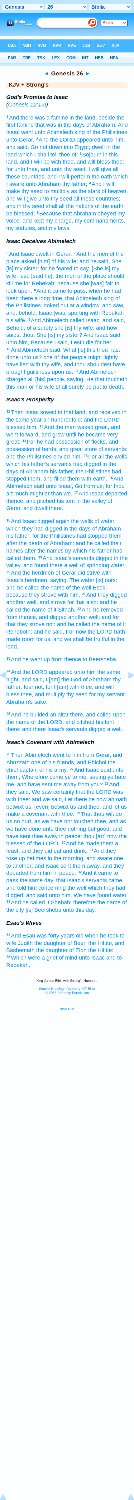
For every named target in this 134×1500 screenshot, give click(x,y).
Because (50, 213)
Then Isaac (25, 412)
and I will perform (68, 177)
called (77, 320)
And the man (60, 427)
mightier (40, 493)
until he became (86, 434)
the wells (82, 521)
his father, (62, 471)
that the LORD (94, 792)
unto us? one (36, 357)
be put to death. (104, 387)
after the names (44, 551)
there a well (64, 565)
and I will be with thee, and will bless (65, 162)
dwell (98, 147)
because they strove (31, 595)
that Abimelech (83, 298)
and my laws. (54, 228)
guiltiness (38, 372)
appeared (88, 140)
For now (76, 632)
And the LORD (57, 140)
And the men (92, 254)
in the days (77, 529)
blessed (16, 427)
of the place (91, 276)
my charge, (59, 221)
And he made (82, 843)
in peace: (70, 836)
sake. (41, 702)
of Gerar (65, 573)
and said (36, 895)
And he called (28, 902)
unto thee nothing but (69, 829)
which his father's (27, 464)
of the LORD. (43, 843)
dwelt (42, 254)
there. (56, 508)
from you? (90, 784)
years (67, 936)
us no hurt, (19, 821)
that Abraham (79, 213)
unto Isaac (92, 958)
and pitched (79, 722)
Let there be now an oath (96, 799)
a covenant (35, 814)
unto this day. (79, 910)
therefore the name (97, 902)
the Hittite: (100, 950)
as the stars (85, 191)
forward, (30, 434)
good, (104, 829)
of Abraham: (59, 543)
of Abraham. (101, 125)
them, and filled (47, 479)
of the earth (109, 206)
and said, (114, 320)
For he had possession (55, 442)
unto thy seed (55, 199)
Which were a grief (34, 958)
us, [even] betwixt (47, 807)
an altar (59, 715)
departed (116, 493)
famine (25, 125)
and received (105, 412)
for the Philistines (53, 536)
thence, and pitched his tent (40, 501)
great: (13, 442)
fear (28, 687)
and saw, (113, 305)
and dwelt (35, 508)
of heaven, (115, 191)
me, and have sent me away (41, 784)
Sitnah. (66, 610)
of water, (105, 521)
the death (30, 543)
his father (100, 551)
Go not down (46, 147)
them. (29, 558)
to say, (82, 268)
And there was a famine (38, 118)
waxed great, (93, 427)
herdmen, (37, 580)
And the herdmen (32, 573)
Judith (25, 943)
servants (61, 464)
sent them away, (80, 866)
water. (118, 565)
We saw (42, 792)
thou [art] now (100, 836)
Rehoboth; (19, 632)
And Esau (23, 936)
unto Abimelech (54, 132)
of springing (94, 565)
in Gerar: (61, 254)
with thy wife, (46, 364)
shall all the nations (69, 206)
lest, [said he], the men (47, 276)
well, (32, 602)
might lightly (103, 357)
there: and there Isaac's (35, 729)
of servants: (112, 449)
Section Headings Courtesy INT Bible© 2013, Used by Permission (67, 991)
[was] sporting (71, 313)
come (56, 777)
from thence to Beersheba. (84, 659)
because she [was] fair (85, 283)
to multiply (56, 191)
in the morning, (66, 858)
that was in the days (60, 125)
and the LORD (102, 420)
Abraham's (19, 702)
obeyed (107, 213)
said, (56, 350)
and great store (78, 449)
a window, (88, 305)
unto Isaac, (59, 486)
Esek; (100, 588)
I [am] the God (63, 679)
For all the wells (107, 457)
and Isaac (47, 866)
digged (45, 521)
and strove (53, 602)
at (72, 305)
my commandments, (100, 221)
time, (57, 298)
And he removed (102, 610)
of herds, (47, 449)
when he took (101, 936)
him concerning (47, 888)
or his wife (41, 387)
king (79, 132)
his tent (105, 722)
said (115, 335)
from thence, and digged (36, 617)
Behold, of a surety (29, 328)
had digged (87, 464)
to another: (19, 866)
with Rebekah (107, 313)
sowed (48, 412)
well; (94, 617)
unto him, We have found (80, 895)
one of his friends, (53, 762)
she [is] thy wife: (74, 328)
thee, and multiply (43, 694)
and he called (92, 543)
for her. (103, 342)
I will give (100, 169)
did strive (89, 573)
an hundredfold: (62, 420)
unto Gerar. (20, 140)
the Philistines (93, 471)
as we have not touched (63, 821)
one (118, 858)
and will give (21, 199)
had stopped (92, 536)
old (80, 936)
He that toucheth (106, 379)
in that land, (72, 412)
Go (78, 486)
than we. (61, 493)
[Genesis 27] (126, 689)
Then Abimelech (31, 755)
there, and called (91, 715)
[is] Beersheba (43, 910)
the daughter (50, 943)
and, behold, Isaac (29, 313)
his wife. (16, 320)
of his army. (53, 770)
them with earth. (87, 479)
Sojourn (92, 154)
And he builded (29, 715)
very (112, 434)
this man (16, 387)
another (15, 602)
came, (116, 880)
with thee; (62, 814)
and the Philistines (29, 457)
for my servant (107, 694)
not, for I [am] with (57, 687)
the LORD (100, 632)
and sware (99, 858)
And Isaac (21, 254)
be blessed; (20, 213)
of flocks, (96, 442)
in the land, (83, 118)
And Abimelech (49, 320)
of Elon (78, 950)
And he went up (30, 659)
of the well (78, 588)
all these (84, 199)
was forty (48, 936)
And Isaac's (57, 558)
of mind (68, 958)
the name (53, 588)
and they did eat (41, 851)
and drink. (75, 851)
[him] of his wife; (58, 261)
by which (76, 551)
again (62, 521)
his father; (18, 536)
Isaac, (93, 320)
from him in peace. (53, 873)
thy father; (74, 184)
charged (16, 379)
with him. (69, 595)
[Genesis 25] (8, 689)
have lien (17, 364)
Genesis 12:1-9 (27, 105)
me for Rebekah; (35, 283)
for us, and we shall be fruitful (72, 639)
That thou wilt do (101, 814)
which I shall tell (38, 154)
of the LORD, (47, 722)
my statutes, (21, 228)
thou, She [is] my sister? (52, 335)
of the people (70, 357)
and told (16, 888)
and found (35, 565)
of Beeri (77, 943)
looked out (55, 305)
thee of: (68, 154)
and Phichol (91, 762)
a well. (115, 729)
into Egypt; (77, 147)
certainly (63, 792)
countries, (34, 177)
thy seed (32, 191)
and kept (33, 221)
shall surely (70, 387)
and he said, (94, 261)
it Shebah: (59, 902)
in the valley (91, 501)
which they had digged (34, 529)
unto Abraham (43, 184)
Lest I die (82, 342)
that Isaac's (70, 880)
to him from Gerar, (88, 755)
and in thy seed (25, 206)
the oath (102, 177)
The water (81, 580)
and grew (53, 434)
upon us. (62, 372)
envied (61, 457)
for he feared (56, 268)
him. (32, 427)
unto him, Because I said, (37, 342)
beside (106, 118)
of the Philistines (106, 132)
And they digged (106, 595)
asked (28, 261)
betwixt (15, 807)
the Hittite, (100, 943)
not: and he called (68, 624)
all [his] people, (46, 379)
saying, (76, 379)
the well (76, 888)
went (27, 132)
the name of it (39, 610)
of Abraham (34, 471)
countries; (108, 199)
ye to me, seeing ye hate (95, 777)
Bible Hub (67, 1009)
